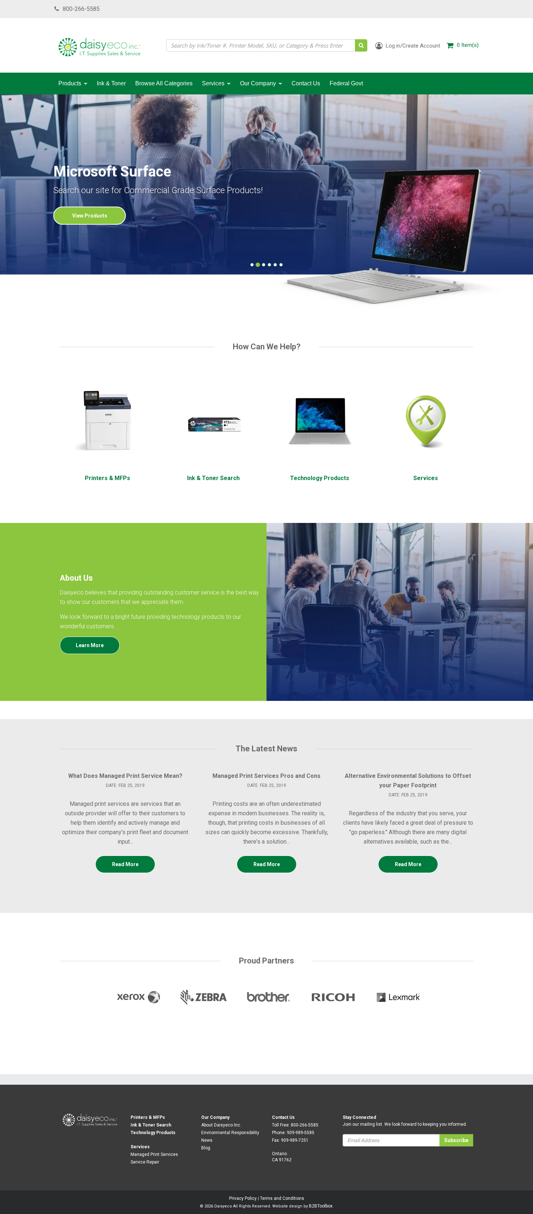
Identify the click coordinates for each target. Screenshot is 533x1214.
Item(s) (468, 45)
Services (140, 1146)
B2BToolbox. (321, 1206)
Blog (205, 1147)
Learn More (90, 645)
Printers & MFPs (148, 1117)
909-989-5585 (300, 1132)
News (206, 1140)
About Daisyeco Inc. (221, 1125)
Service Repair (145, 1162)
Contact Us (283, 1117)
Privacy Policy (243, 1198)
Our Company (215, 1117)
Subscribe (456, 1140)
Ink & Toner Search (151, 1125)
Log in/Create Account (412, 45)
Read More (125, 864)
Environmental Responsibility (230, 1132)
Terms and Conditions (282, 1198)
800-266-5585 (81, 8)
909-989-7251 (295, 1140)
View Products (89, 216)
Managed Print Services (154, 1154)
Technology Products (153, 1132)
